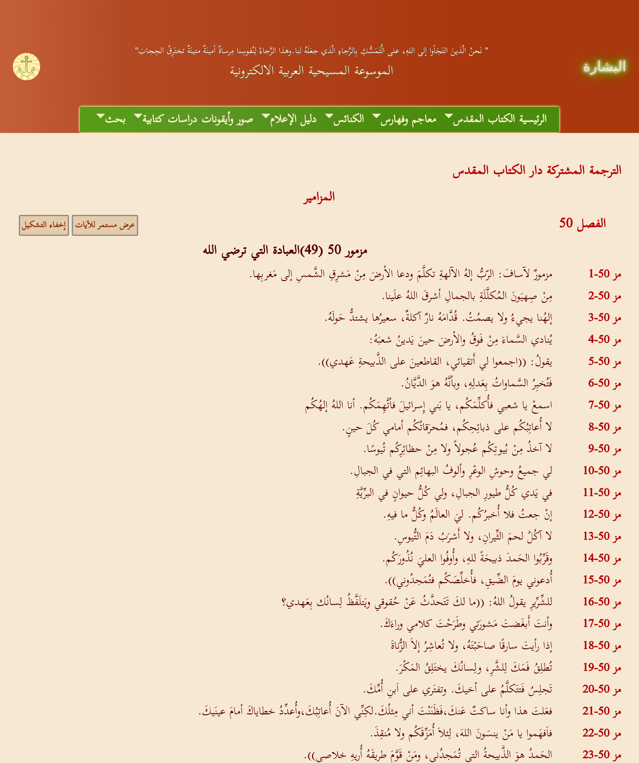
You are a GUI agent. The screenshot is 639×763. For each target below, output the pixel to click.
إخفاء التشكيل (44, 225)
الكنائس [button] (349, 119)
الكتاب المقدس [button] (484, 119)
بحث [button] (115, 119)
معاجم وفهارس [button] (408, 119)
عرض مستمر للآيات (105, 225)
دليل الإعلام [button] (293, 119)
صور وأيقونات (227, 119)
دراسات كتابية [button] (170, 119)
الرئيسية (533, 119)
